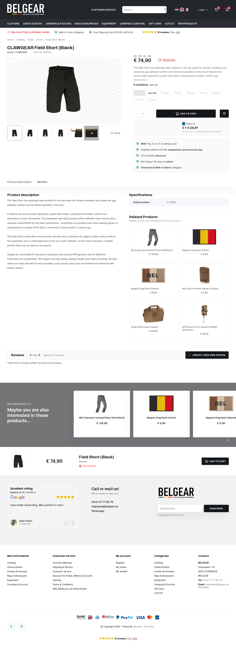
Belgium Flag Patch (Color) (195, 250)
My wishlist (121, 571)
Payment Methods (62, 562)
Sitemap (57, 580)
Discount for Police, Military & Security (72, 575)
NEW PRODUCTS (187, 23)
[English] (182, 9)
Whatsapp (98, 510)
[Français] (187, 9)
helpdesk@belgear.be (105, 506)
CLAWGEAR (21, 52)
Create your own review (209, 355)
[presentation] (14, 90)
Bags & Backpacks (86, 23)
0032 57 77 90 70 (102, 501)
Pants (31, 39)
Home (10, 39)
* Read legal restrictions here (171, 515)
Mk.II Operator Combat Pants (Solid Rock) (152, 250)
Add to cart (188, 113)
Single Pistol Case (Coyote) (144, 327)
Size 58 (139, 99)
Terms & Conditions (63, 584)
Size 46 (152, 93)
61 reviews (29, 492)
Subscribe (216, 508)
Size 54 (203, 93)
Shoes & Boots (32, 23)
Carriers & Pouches (58, 23)
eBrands (137, 626)
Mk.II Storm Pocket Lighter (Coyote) (200, 288)
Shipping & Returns (63, 567)
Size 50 (178, 93)
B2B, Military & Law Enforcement (70, 588)
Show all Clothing (42, 52)
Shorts (39, 39)
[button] (161, 32)
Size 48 (165, 93)
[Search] (166, 9)
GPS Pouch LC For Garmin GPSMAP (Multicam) (199, 328)
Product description (19, 181)
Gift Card (155, 23)
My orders (121, 567)
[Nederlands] (177, 9)
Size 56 (216, 93)
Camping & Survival (132, 23)
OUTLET (170, 23)
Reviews (42, 181)
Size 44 (139, 93)
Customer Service (62, 571)
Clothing (13, 23)
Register (120, 562)
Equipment (109, 23)
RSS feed (149, 626)
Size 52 (191, 93)
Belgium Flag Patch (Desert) (145, 288)
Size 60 (152, 99)
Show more (140, 79)
